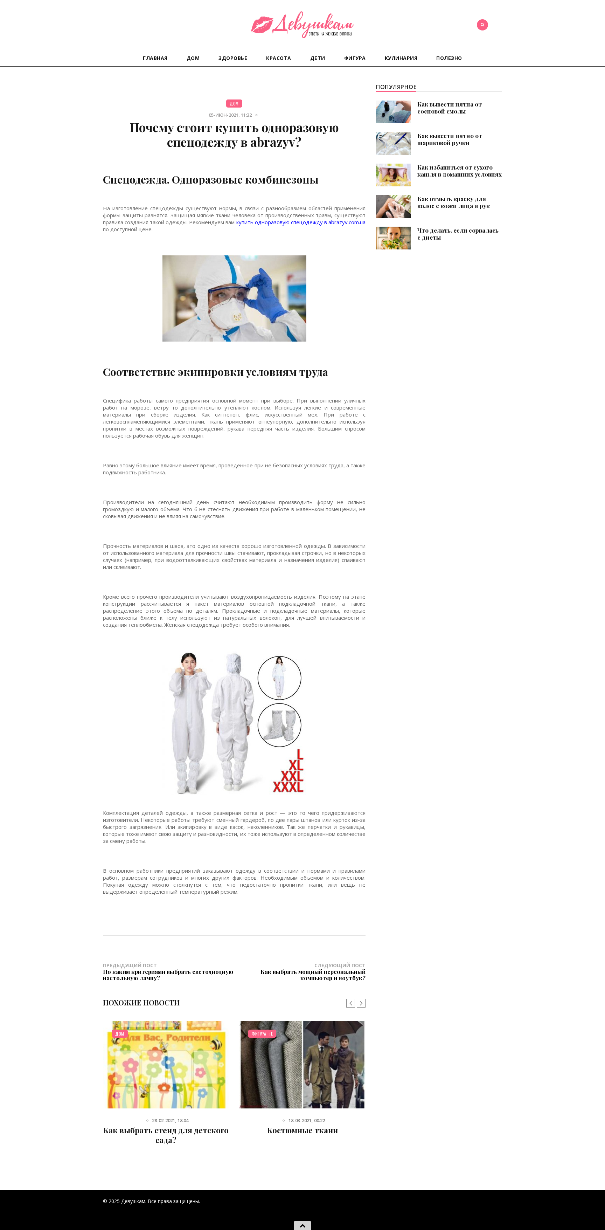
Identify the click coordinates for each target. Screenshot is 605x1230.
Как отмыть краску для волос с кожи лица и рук (453, 202)
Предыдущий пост (168, 971)
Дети (317, 58)
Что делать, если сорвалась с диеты (458, 233)
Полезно (449, 58)
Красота (278, 58)
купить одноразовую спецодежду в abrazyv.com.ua (301, 222)
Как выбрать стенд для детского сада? (166, 1135)
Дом (193, 58)
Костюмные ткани (302, 1130)
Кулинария (401, 58)
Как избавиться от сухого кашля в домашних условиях (459, 170)
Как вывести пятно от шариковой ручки (449, 139)
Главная (155, 58)
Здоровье (232, 58)
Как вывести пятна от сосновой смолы (449, 107)
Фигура (355, 58)
